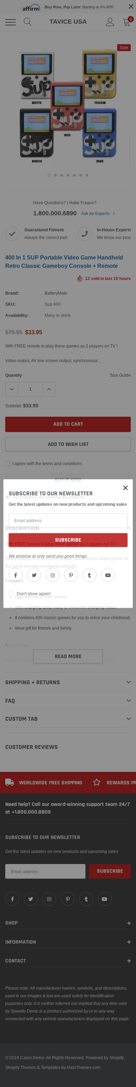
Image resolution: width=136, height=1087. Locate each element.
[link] (16, 575)
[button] (125, 487)
